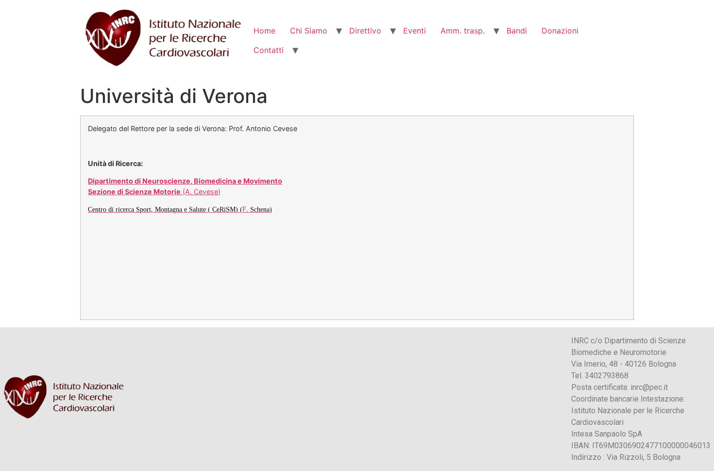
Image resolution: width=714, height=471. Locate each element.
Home (264, 30)
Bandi (517, 30)
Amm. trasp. (463, 30)
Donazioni (560, 30)
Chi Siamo (308, 30)
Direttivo (365, 30)
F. (180, 209)
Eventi (414, 30)
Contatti (269, 50)
